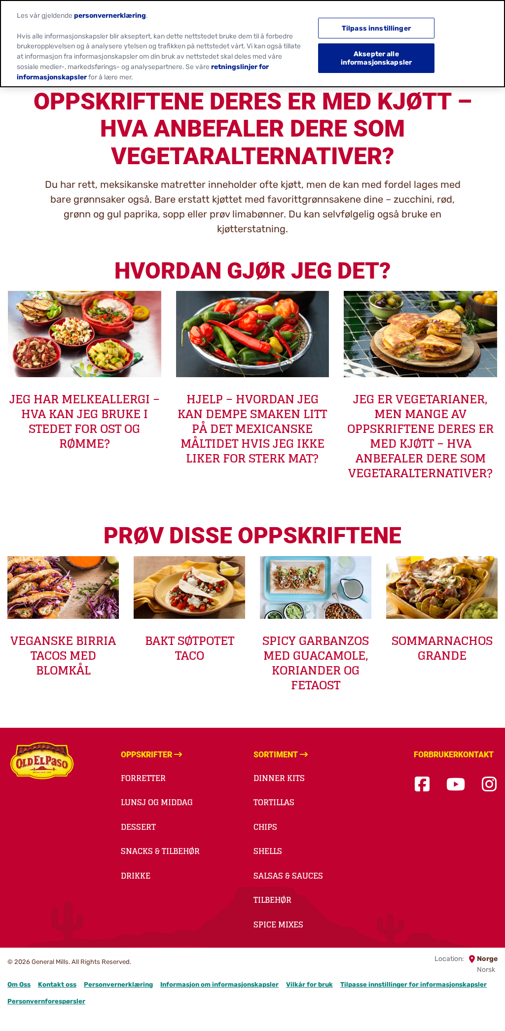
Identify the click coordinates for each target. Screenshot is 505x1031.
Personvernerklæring (118, 984)
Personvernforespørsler (46, 1001)
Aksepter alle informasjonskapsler (376, 58)
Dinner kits (279, 778)
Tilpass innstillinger (376, 28)
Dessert (138, 827)
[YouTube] (455, 784)
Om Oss (19, 984)
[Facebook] (422, 784)
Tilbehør (272, 900)
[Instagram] (489, 784)
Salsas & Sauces (288, 876)
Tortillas (273, 802)
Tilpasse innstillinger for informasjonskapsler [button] (413, 984)
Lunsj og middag (157, 802)
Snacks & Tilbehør (160, 851)
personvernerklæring (110, 15)
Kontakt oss (57, 984)
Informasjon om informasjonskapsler (219, 984)
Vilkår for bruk (309, 984)
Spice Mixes (278, 924)
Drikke (135, 876)
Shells (267, 851)
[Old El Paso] (41, 762)
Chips (265, 827)
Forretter (143, 778)
